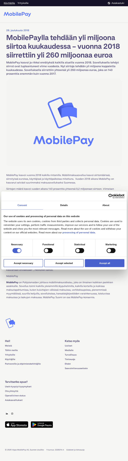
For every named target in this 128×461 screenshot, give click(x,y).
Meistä (8, 345)
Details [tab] (64, 205)
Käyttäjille (10, 359)
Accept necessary (23, 263)
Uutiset (68, 345)
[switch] (48, 250)
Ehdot (68, 363)
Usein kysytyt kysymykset (18, 386)
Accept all (104, 263)
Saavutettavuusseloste (76, 368)
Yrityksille (10, 354)
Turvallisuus (70, 354)
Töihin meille (11, 350)
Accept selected (64, 263)
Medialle (69, 350)
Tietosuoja (70, 359)
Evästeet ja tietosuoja (75, 450)
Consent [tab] (22, 205)
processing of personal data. (79, 232)
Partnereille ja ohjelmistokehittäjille (23, 363)
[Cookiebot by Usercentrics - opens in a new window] (110, 196)
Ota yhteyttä (11, 391)
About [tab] (105, 205)
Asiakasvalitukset (14, 400)
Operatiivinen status (15, 395)
